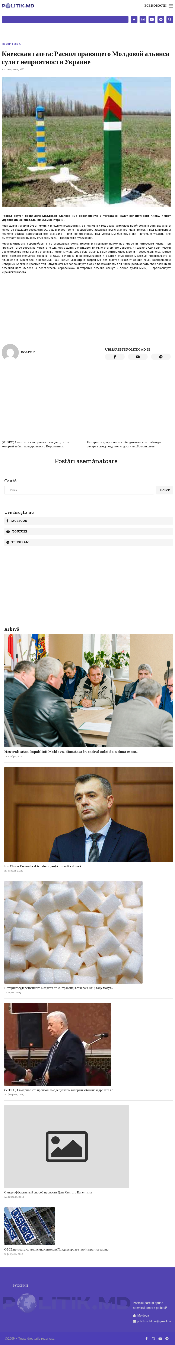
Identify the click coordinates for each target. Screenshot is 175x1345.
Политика (11, 44)
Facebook (18, 521)
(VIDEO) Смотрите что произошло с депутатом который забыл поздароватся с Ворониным (36, 444)
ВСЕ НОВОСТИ (155, 5)
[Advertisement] (86, 305)
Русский (20, 1285)
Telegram (20, 542)
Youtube (19, 531)
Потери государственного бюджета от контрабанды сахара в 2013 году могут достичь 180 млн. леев (124, 444)
